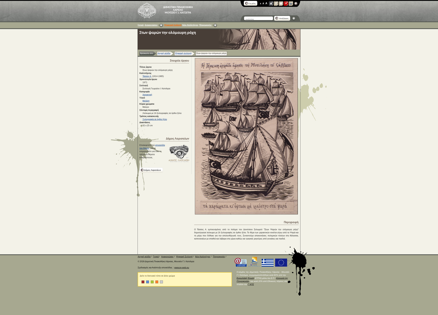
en (291, 3)
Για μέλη (251, 3)
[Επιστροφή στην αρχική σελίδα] (147, 10)
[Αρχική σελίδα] (271, 3)
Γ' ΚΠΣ (251, 284)
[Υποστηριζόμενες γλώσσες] (296, 3)
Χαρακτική (147, 95)
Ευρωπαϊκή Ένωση (245, 278)
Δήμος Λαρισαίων (152, 170)
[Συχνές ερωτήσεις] (281, 3)
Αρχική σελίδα (164, 53)
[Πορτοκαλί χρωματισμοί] (156, 281)
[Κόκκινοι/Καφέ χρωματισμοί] (142, 281)
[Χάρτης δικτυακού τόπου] (276, 3)
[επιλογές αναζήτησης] (294, 18)
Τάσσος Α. (147, 76)
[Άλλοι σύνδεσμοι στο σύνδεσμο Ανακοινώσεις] (161, 25)
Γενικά (141, 25)
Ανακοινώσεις (151, 25)
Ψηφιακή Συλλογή (172, 25)
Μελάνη (146, 101)
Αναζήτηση (283, 18)
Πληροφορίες (205, 25)
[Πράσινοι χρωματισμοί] (152, 281)
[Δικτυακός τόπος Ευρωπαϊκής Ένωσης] (280, 266)
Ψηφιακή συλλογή (183, 53)
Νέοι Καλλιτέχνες (190, 25)
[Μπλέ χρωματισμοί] (147, 281)
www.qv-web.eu (181, 267)
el (286, 3)
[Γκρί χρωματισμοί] (161, 281)
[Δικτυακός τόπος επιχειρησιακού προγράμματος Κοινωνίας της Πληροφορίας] (240, 266)
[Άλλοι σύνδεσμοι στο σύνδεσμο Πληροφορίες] (215, 25)
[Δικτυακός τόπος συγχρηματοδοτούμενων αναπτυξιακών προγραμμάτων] (253, 266)
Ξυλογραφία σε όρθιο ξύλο (155, 119)
